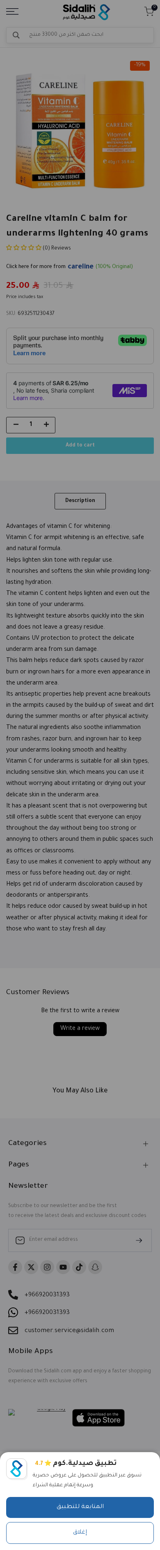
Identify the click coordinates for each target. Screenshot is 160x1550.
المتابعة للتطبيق (80, 1507)
